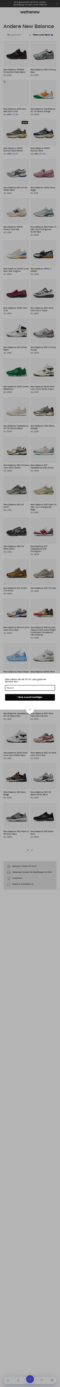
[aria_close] (30, 710)
